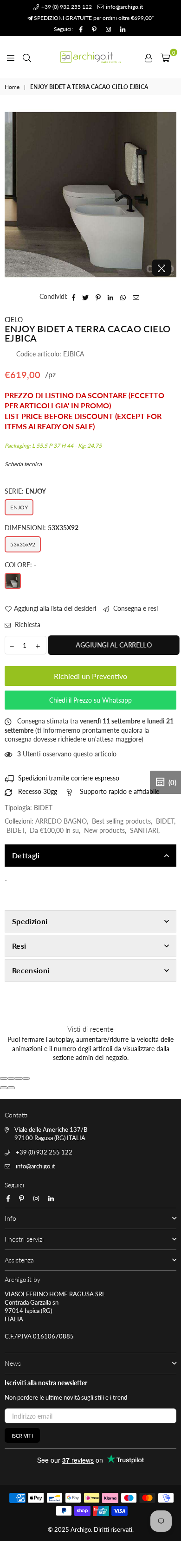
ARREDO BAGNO (61, 821)
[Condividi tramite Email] (136, 296)
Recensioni (30, 970)
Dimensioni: (41, 528)
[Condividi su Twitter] (85, 296)
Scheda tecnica (23, 464)
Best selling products (121, 821)
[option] (90, 194)
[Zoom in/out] (26, 1078)
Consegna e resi (134, 608)
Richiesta (26, 624)
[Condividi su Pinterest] (98, 296)
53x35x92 (22, 544)
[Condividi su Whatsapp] (123, 296)
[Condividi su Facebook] (74, 296)
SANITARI (144, 830)
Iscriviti (22, 1436)
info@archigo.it (123, 6)
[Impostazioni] (148, 57)
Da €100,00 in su (54, 830)
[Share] (11, 1078)
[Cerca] (27, 57)
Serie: (25, 491)
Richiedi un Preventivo (90, 676)
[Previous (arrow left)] (3, 1087)
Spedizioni (29, 921)
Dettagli (26, 855)
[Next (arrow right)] (11, 1087)
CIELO (14, 319)
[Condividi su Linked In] (111, 296)
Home (12, 86)
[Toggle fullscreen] (18, 1078)
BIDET (165, 821)
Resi (19, 945)
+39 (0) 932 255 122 (66, 6)
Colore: (20, 565)
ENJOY (19, 507)
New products (104, 830)
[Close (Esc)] (3, 1078)
